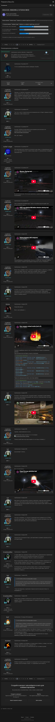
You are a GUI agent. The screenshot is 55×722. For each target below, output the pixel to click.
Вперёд (31, 44)
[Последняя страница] (34, 45)
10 (27, 44)
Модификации (15, 15)
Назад (6, 44)
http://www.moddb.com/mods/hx (21, 132)
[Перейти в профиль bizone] (8, 309)
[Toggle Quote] (16, 578)
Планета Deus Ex (7, 2)
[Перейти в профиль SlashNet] (8, 645)
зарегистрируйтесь (18, 37)
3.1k (8, 102)
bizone (8, 304)
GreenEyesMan (7, 552)
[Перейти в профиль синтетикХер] (3, 14)
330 (8, 652)
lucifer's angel (7, 146)
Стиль (26, 717)
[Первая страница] (3, 45)
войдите (10, 37)
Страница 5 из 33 (40, 44)
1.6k (8, 121)
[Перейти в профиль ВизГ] (8, 622)
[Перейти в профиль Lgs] (8, 114)
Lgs (8, 109)
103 (8, 315)
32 (8, 158)
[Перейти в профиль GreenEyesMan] (8, 557)
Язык (22, 717)
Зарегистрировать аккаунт (16, 700)
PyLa (7, 64)
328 (8, 628)
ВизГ (7, 617)
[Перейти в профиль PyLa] (8, 69)
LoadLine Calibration (21, 52)
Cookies (32, 717)
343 (8, 563)
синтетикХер (13, 13)
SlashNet (7, 640)
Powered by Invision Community (27, 720)
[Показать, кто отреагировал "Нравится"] (46, 52)
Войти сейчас (39, 700)
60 (8, 75)
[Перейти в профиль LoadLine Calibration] (6, 55)
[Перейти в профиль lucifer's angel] (8, 151)
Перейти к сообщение (46, 58)
